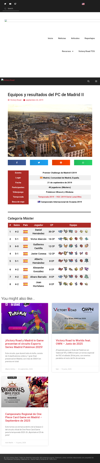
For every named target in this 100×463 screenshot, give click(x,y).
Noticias (62, 38)
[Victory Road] (7, 81)
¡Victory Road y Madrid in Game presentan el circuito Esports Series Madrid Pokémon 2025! (24, 344)
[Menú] (96, 81)
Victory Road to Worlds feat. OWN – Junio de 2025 (73, 342)
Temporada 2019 (46, 197)
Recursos (66, 51)
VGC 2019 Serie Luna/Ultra (68, 197)
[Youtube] (10, 3)
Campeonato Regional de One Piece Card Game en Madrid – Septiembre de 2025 (23, 417)
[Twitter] (5, 3)
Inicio (50, 38)
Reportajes (90, 38)
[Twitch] (15, 3)
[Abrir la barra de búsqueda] (88, 81)
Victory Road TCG (87, 51)
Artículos (75, 38)
